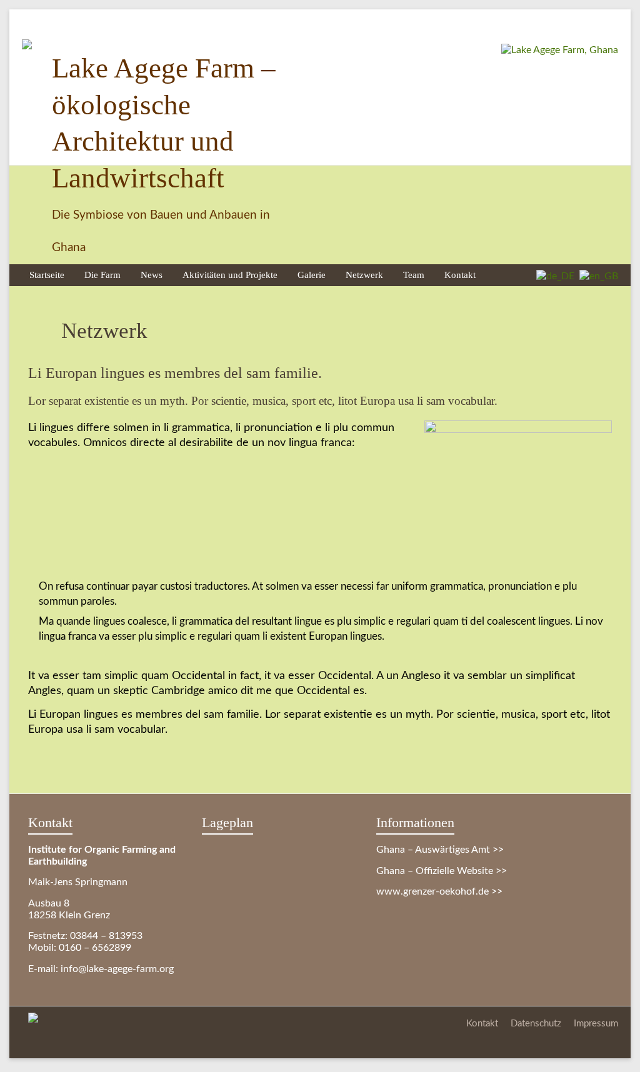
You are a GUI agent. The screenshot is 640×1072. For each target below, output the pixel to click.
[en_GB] (596, 276)
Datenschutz (536, 1023)
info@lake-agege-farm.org (117, 969)
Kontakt (460, 274)
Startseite (46, 274)
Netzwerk (364, 274)
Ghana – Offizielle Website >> (441, 871)
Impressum (596, 1023)
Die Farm (102, 274)
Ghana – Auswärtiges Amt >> (440, 850)
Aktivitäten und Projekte (230, 274)
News (151, 274)
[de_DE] (552, 276)
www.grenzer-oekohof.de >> (439, 891)
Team (413, 274)
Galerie (312, 274)
